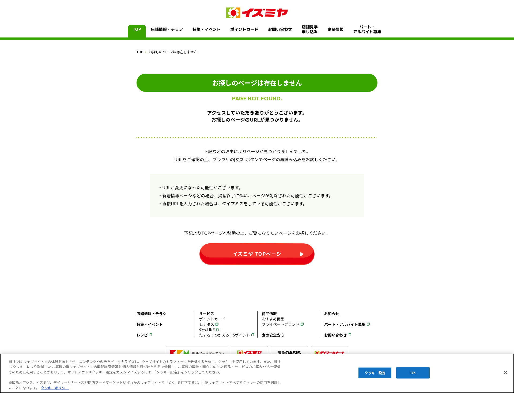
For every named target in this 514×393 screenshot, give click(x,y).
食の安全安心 (273, 335)
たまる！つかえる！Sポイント (224, 335)
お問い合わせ (280, 29)
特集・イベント (206, 29)
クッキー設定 (375, 372)
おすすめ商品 (273, 319)
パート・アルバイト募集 (367, 30)
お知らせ (331, 313)
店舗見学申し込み (310, 30)
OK (413, 372)
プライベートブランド (280, 324)
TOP (137, 29)
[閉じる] (505, 373)
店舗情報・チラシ (167, 29)
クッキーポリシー (55, 387)
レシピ (142, 335)
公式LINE (207, 329)
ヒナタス (206, 324)
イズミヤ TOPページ (257, 253)
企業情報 (335, 29)
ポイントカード (244, 29)
